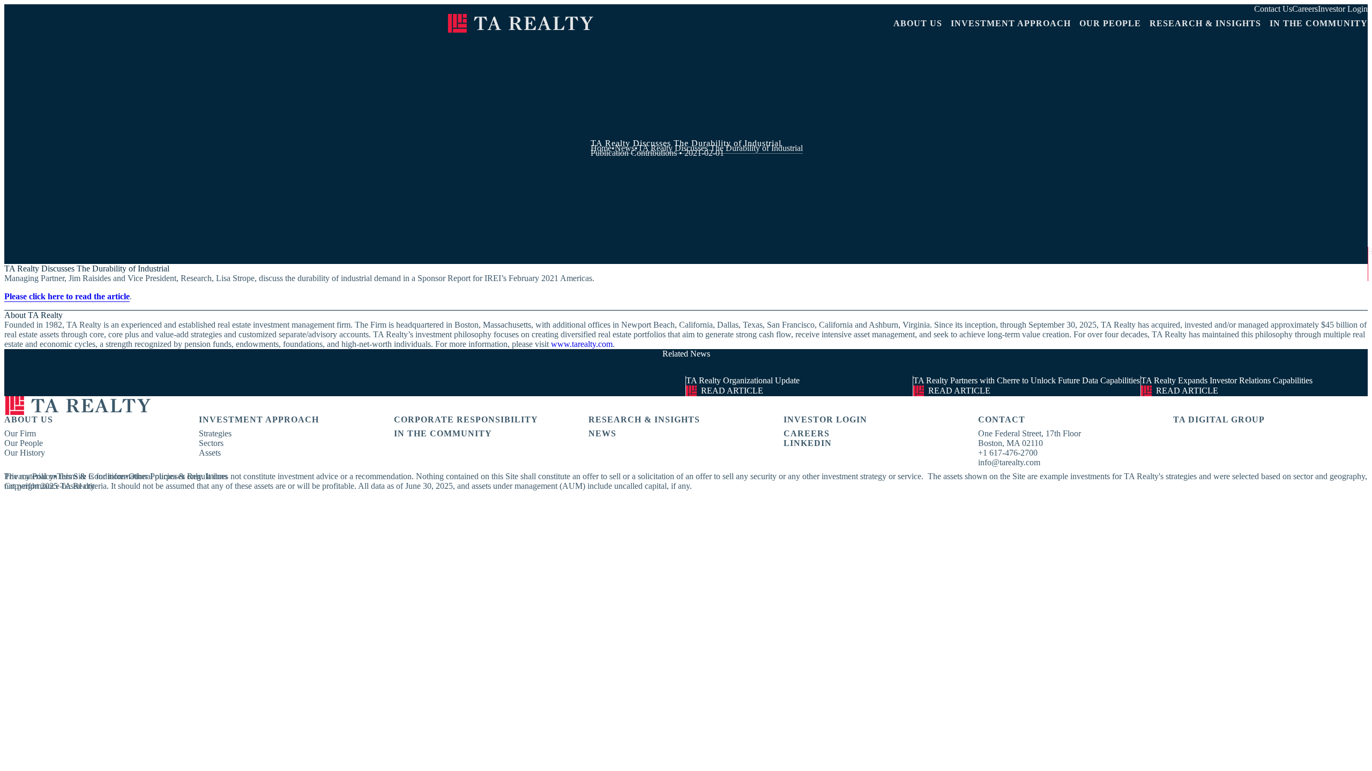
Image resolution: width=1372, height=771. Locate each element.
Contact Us (1273, 8)
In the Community (1319, 23)
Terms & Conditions (91, 476)
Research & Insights (1205, 23)
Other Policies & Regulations (178, 476)
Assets (210, 452)
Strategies (215, 433)
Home (601, 148)
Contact (1001, 419)
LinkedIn (808, 443)
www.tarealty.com (582, 344)
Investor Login (1343, 8)
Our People (1110, 23)
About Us (917, 23)
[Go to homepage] (686, 405)
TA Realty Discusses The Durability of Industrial (720, 148)
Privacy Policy (29, 476)
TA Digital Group (1219, 419)
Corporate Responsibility (466, 419)
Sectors (211, 443)
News (625, 148)
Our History (24, 452)
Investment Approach (1011, 23)
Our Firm (20, 433)
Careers (1305, 8)
